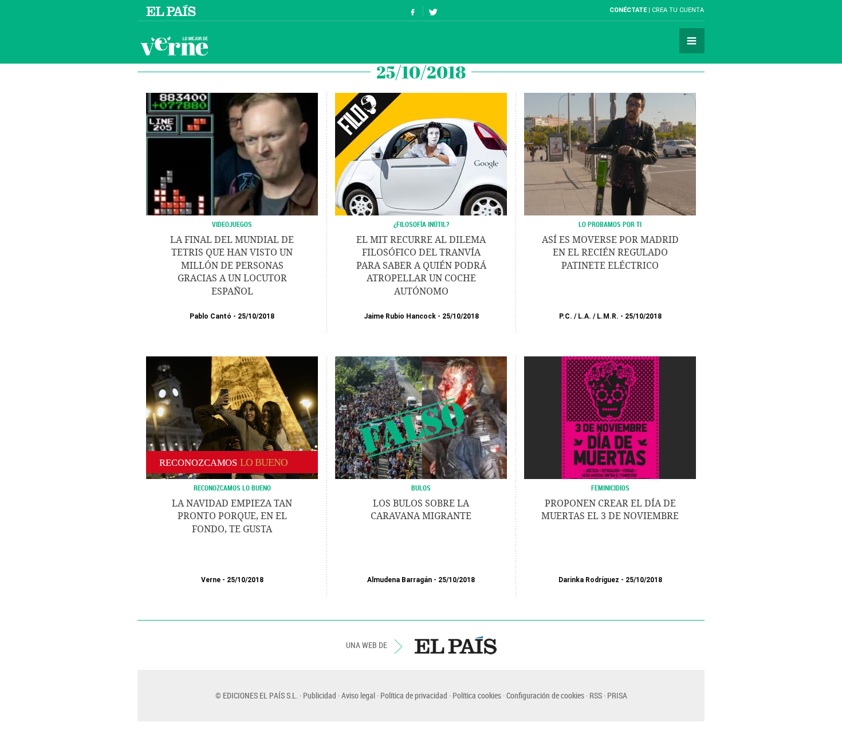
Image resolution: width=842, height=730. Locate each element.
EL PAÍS (456, 645)
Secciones (692, 40)
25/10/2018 (256, 316)
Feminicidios (610, 487)
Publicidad (319, 695)
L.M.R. (608, 316)
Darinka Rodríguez (588, 580)
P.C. (565, 316)
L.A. (584, 316)
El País (172, 10)
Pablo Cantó (210, 316)
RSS (595, 695)
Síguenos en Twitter (433, 10)
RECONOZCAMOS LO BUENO (232, 487)
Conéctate (628, 10)
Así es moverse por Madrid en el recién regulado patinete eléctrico (610, 252)
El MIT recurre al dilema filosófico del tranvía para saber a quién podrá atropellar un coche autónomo (421, 265)
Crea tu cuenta (678, 10)
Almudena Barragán (399, 580)
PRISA (617, 695)
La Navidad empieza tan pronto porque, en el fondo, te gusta (232, 516)
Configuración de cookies (545, 695)
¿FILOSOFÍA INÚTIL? (421, 224)
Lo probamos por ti (610, 224)
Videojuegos (232, 224)
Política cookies (477, 695)
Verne (174, 46)
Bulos (421, 487)
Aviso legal (358, 695)
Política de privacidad (413, 695)
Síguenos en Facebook (413, 10)
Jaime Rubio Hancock (400, 316)
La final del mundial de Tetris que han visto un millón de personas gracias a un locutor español (232, 265)
